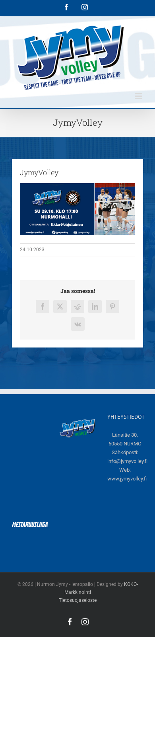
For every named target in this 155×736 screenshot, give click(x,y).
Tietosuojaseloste (78, 600)
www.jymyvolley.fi (127, 479)
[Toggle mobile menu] (139, 96)
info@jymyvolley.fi (127, 461)
